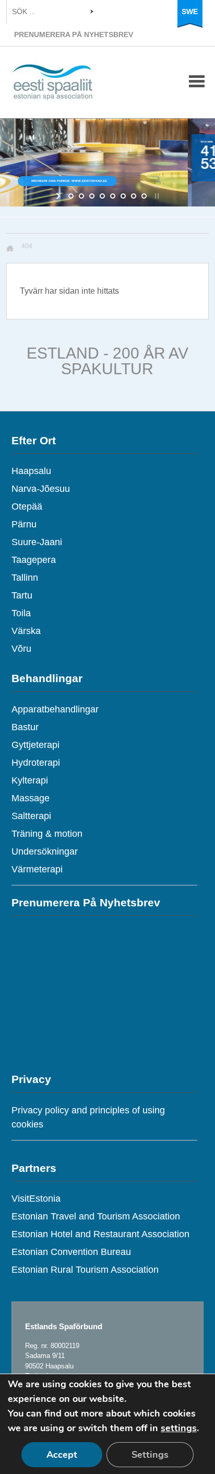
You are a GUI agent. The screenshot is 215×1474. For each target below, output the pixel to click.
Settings (150, 1454)
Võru (21, 648)
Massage (30, 798)
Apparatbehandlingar (55, 709)
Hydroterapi (35, 762)
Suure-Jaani (36, 542)
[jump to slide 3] (92, 196)
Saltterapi (31, 816)
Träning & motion (46, 833)
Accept (61, 1454)
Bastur (25, 727)
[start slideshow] (59, 196)
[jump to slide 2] (81, 196)
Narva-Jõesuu (40, 488)
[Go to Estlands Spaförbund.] (13, 248)
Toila (21, 613)
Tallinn (24, 577)
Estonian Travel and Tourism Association (95, 1216)
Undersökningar (44, 851)
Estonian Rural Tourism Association (85, 1269)
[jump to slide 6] (123, 196)
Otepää (26, 506)
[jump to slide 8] (144, 196)
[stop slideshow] (155, 196)
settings (179, 1428)
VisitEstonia (36, 1198)
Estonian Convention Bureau (71, 1252)
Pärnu (24, 524)
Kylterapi (29, 780)
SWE (190, 11)
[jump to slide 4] (102, 196)
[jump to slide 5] (113, 196)
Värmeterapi (37, 869)
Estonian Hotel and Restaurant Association (100, 1234)
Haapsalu (31, 471)
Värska (26, 631)
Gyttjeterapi (35, 745)
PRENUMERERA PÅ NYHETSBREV (73, 34)
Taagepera (33, 560)
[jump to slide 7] (133, 196)
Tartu (21, 595)
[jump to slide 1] (71, 196)
